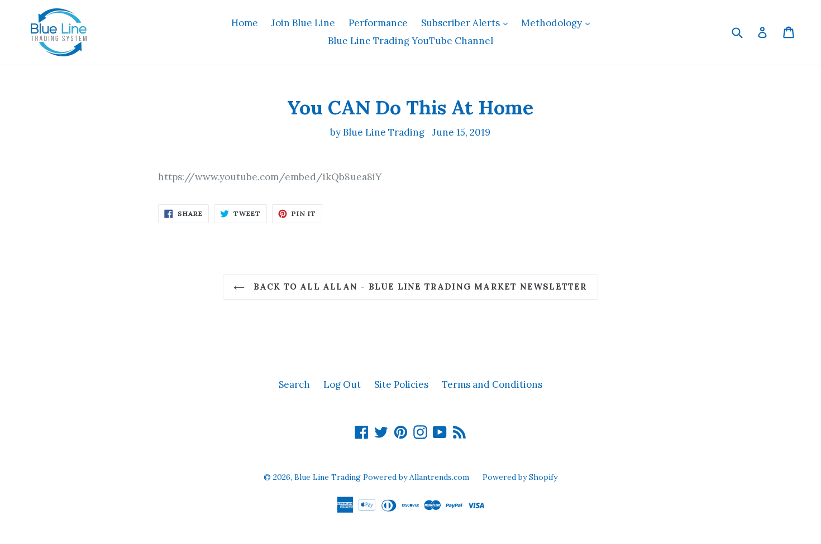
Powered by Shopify (520, 477)
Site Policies (401, 384)
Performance (378, 23)
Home (244, 23)
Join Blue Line (303, 23)
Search (294, 384)
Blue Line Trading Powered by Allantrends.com (382, 477)
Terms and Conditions (492, 384)
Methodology (558, 22)
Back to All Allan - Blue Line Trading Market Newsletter (418, 286)
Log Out (342, 384)
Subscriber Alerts (467, 22)
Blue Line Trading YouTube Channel (410, 41)
